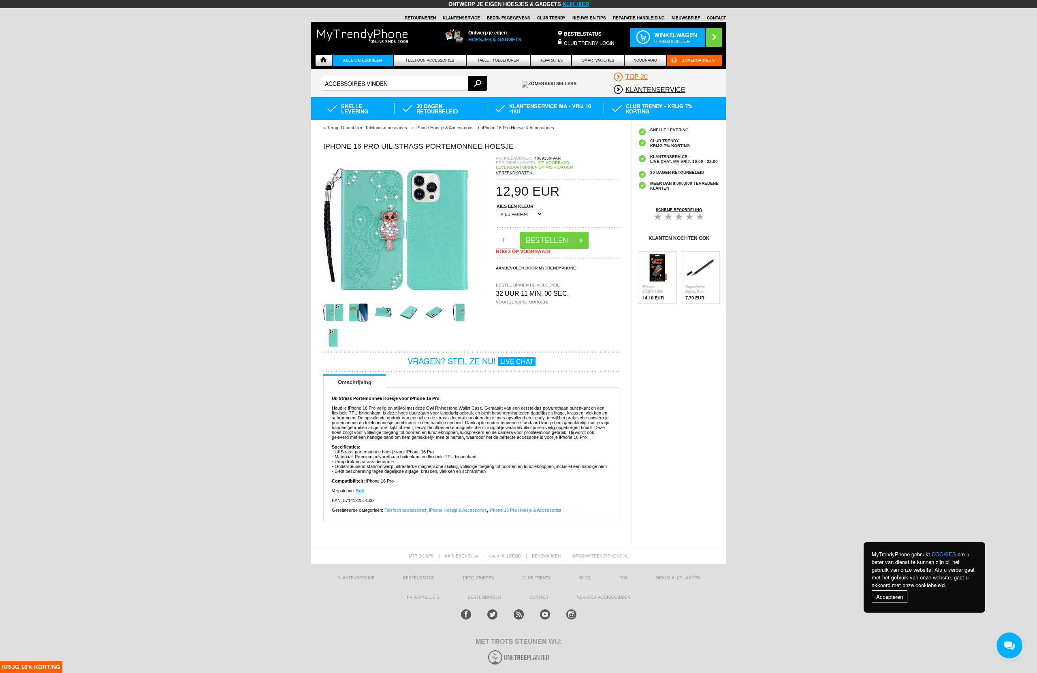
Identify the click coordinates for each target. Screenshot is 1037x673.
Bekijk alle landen (678, 578)
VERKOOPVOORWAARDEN (603, 597)
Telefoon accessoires (405, 510)
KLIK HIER (576, 4)
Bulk (360, 490)
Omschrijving (354, 382)
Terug (332, 127)
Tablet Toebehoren (498, 60)
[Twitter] (492, 614)
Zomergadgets (698, 60)
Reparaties (551, 60)
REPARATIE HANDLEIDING (639, 18)
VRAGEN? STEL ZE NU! (470, 361)
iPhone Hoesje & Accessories (458, 510)
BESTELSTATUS (583, 33)
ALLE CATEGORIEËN (362, 60)
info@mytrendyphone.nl (600, 556)
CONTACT (538, 597)
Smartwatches (598, 60)
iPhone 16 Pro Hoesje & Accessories (525, 510)
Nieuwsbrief (686, 18)
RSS (623, 578)
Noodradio (645, 60)
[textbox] (404, 83)
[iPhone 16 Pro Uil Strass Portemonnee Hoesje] (396, 299)
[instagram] (571, 614)
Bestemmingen (484, 597)
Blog (585, 578)
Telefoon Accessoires (429, 60)
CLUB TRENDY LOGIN (589, 42)
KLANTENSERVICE (461, 18)
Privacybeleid (423, 597)
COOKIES (944, 554)
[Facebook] (466, 614)
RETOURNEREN (420, 18)
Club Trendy (551, 18)
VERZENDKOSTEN (514, 173)
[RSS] (519, 614)
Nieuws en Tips (589, 18)
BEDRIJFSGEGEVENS (508, 18)
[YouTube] (545, 614)
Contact (716, 18)
